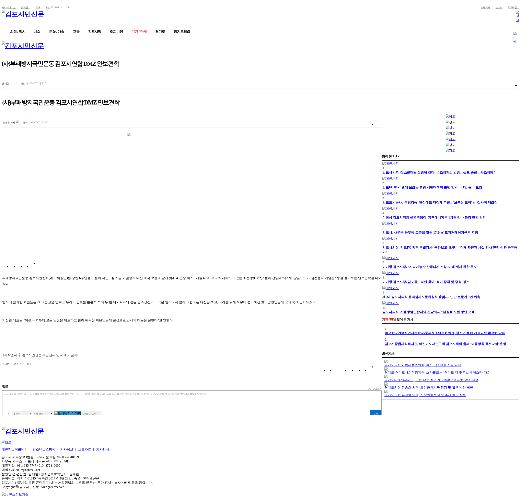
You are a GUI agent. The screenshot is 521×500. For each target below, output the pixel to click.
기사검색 (102, 449)
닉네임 (16, 413)
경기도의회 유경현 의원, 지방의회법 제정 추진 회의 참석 (425, 395)
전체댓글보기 (375, 388)
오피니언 (116, 32)
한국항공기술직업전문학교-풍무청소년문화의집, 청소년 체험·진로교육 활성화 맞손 (445, 333)
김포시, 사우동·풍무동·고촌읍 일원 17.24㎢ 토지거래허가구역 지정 (430, 232)
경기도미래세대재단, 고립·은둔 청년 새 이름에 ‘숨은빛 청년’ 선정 (431, 380)
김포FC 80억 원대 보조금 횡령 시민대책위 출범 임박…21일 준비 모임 (432, 187)
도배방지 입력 (89, 413)
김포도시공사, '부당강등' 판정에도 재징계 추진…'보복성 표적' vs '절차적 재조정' (440, 202)
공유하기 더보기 (40, 267)
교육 (76, 32)
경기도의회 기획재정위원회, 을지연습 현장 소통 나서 (422, 365)
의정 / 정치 (17, 32)
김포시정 (94, 32)
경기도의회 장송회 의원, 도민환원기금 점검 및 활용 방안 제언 (428, 387)
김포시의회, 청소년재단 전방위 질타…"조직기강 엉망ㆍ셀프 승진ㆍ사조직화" (438, 172)
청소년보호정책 (44, 449)
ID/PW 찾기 (513, 7)
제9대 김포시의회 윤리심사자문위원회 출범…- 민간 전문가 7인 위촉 (431, 297)
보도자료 (84, 449)
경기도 (160, 32)
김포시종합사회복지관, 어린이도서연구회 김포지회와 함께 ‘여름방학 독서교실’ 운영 (445, 344)
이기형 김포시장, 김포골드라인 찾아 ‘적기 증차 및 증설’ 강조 (426, 282)
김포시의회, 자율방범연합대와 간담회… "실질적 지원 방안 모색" (429, 312)
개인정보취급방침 (15, 449)
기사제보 (66, 449)
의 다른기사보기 (16, 363)
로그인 (499, 7)
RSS (38, 7)
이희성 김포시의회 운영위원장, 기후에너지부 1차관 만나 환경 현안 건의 (434, 217)
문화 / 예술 (56, 32)
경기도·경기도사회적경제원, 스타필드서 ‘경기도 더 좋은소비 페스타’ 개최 (437, 372)
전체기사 (485, 7)
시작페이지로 (8, 7)
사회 (37, 32)
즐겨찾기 (25, 7)
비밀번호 (38, 413)
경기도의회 (182, 32)
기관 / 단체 (139, 32)
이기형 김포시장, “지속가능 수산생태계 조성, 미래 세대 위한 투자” (430, 266)
